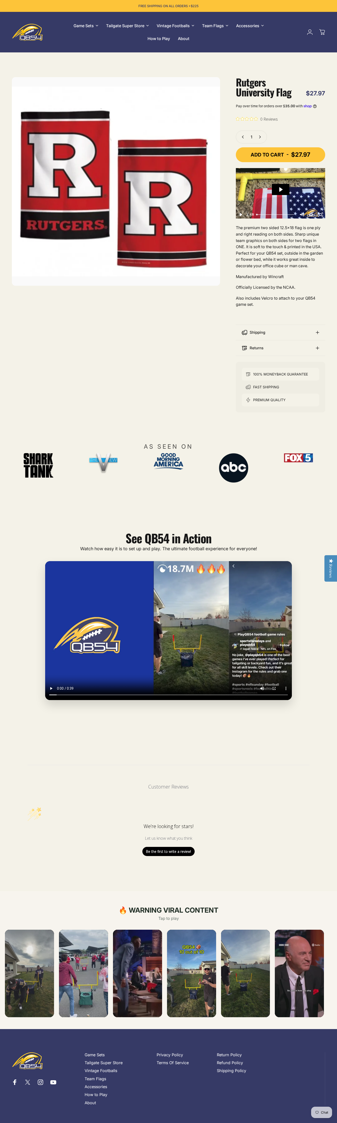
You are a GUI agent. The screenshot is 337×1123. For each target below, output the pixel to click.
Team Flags (95, 1078)
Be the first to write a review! (168, 851)
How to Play (96, 1094)
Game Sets (95, 1054)
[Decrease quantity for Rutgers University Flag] (241, 137)
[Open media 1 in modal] (116, 181)
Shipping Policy (231, 1070)
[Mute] (301, 215)
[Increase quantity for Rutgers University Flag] (261, 137)
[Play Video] (240, 215)
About (90, 1102)
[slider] (276, 215)
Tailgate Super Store (104, 1062)
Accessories (96, 1086)
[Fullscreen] (320, 215)
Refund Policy (230, 1062)
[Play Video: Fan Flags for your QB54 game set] (280, 189)
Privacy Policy (170, 1054)
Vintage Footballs (101, 1070)
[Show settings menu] (311, 215)
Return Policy (229, 1054)
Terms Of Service (173, 1062)
